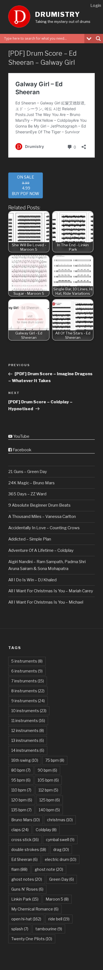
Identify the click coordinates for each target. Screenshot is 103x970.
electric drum (60, 859)
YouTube (20, 436)
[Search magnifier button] (98, 38)
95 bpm (20, 780)
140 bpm (49, 809)
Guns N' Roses (27, 889)
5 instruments (27, 661)
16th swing (24, 760)
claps (20, 829)
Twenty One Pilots (31, 938)
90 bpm (47, 770)
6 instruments (27, 671)
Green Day (61, 879)
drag (61, 849)
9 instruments (28, 700)
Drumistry (57, 14)
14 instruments (27, 750)
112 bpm (48, 790)
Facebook (21, 449)
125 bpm (49, 800)
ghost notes (26, 879)
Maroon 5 (57, 899)
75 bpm (54, 760)
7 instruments (27, 681)
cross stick (25, 839)
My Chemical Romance (35, 909)
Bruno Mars (25, 819)
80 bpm (20, 770)
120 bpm (21, 800)
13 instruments (27, 740)
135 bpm (21, 809)
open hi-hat (26, 919)
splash (19, 928)
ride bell (58, 919)
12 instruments (27, 730)
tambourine (48, 928)
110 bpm (21, 790)
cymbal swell (60, 839)
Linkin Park (24, 899)
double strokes (28, 849)
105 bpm (48, 780)
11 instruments (28, 720)
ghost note (49, 869)
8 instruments (27, 690)
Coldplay (46, 829)
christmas (60, 819)
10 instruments (28, 710)
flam (19, 869)
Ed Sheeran (24, 859)
